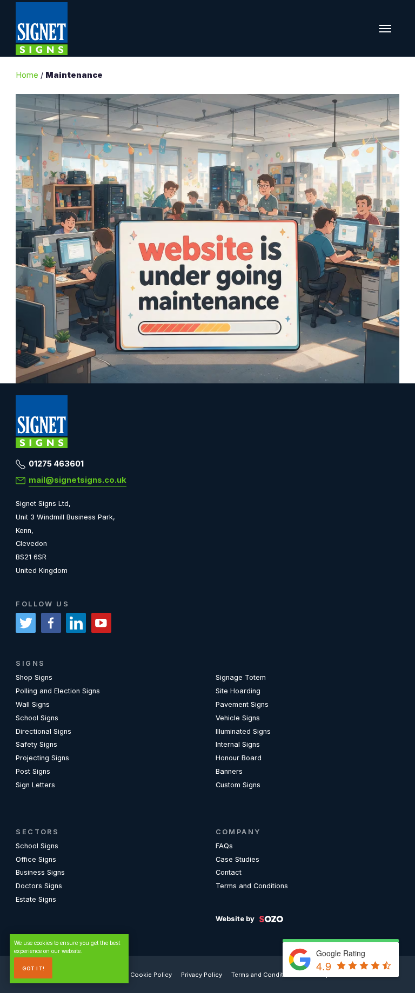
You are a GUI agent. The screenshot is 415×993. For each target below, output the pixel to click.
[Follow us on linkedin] (76, 623)
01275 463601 (56, 464)
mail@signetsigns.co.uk (77, 480)
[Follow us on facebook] (51, 623)
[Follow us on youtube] (101, 623)
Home (27, 75)
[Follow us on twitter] (26, 623)
